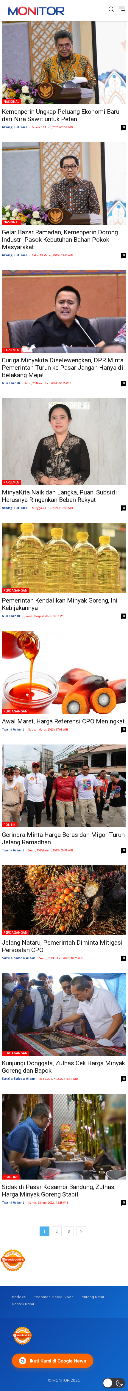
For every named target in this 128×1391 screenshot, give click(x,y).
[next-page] (81, 1231)
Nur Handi (11, 383)
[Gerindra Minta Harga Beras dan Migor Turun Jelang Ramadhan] (64, 785)
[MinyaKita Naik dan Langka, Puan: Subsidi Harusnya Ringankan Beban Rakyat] (64, 441)
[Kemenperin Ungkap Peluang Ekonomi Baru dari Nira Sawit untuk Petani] (64, 62)
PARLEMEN (11, 350)
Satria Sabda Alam (18, 958)
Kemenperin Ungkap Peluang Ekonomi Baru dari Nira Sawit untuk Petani (60, 115)
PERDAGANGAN (15, 590)
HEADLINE (11, 1177)
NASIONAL (11, 101)
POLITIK (9, 825)
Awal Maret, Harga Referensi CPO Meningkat (63, 721)
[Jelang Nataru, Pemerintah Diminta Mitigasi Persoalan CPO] (64, 900)
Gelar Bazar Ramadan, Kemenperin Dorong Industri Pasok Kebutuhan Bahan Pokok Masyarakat (60, 240)
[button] (114, 1383)
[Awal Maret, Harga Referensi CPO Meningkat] (64, 672)
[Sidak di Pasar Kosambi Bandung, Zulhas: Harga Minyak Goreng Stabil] (64, 1137)
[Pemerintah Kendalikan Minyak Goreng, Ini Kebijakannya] (64, 558)
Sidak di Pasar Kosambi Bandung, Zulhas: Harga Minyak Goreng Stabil (58, 1190)
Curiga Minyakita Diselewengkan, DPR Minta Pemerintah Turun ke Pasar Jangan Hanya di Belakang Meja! (63, 368)
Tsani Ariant (13, 729)
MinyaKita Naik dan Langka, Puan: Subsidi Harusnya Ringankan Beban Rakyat (59, 496)
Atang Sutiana (15, 127)
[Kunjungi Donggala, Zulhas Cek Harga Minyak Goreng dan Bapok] (64, 1014)
